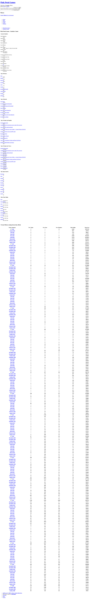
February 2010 (12, 582)
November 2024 (12, 268)
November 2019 (12, 375)
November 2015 (12, 460)
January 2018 (12, 413)
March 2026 (12, 239)
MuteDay (2, 185)
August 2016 (12, 444)
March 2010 (12, 580)
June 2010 (12, 575)
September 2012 (12, 528)
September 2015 (12, 464)
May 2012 (12, 534)
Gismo (1, 217)
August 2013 (12, 508)
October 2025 (12, 248)
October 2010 (12, 569)
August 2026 (12, 230)
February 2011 (12, 561)
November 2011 (12, 546)
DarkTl (1, 78)
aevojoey (2, 82)
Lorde (1, 193)
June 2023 (12, 298)
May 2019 (12, 385)
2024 (13, 265)
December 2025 (12, 245)
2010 (13, 564)
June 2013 (12, 511)
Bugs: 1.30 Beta (3, 165)
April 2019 (12, 386)
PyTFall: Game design (4, 112)
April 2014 (12, 493)
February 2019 (12, 390)
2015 (13, 457)
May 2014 (12, 492)
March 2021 (12, 345)
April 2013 (12, 515)
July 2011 (12, 552)
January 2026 (12, 242)
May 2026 (12, 235)
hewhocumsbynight (4, 89)
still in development (7, 15)
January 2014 (12, 498)
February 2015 (12, 475)
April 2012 (12, 536)
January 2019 (12, 391)
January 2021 (12, 349)
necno (1, 187)
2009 (13, 585)
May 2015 (12, 470)
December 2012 (12, 523)
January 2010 (12, 584)
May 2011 (12, 556)
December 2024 (12, 266)
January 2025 (12, 263)
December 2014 (12, 480)
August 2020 (12, 359)
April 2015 (12, 472)
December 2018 (12, 395)
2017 (13, 414)
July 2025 (12, 253)
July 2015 (12, 467)
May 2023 (12, 299)
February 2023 (12, 304)
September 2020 (12, 357)
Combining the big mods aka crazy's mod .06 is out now (11, 125)
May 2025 (12, 257)
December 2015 (12, 459)
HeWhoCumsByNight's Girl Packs (7, 142)
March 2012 (12, 538)
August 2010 (12, 572)
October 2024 (12, 270)
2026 (13, 229)
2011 (13, 543)
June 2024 (12, 276)
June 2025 (12, 255)
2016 (13, 436)
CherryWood (2, 91)
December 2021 (12, 331)
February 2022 (12, 326)
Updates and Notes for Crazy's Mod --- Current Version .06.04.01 (13, 129)
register (7, 6)
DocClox (2, 80)
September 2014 (12, 485)
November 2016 (12, 439)
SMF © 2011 (11, 593)
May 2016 (12, 449)
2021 (13, 329)
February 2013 (12, 518)
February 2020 (12, 368)
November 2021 (12, 332)
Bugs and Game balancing (5, 110)
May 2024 (12, 278)
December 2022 (12, 309)
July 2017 (12, 424)
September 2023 (12, 293)
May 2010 (12, 577)
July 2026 (12, 232)
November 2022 (12, 311)
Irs (3, 64)
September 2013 (12, 506)
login (4, 6)
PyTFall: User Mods (4, 116)
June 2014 (12, 490)
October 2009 (12, 590)
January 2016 (12, 455)
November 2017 (12, 418)
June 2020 (12, 362)
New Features (3, 108)
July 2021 (12, 339)
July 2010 (12, 574)
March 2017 (12, 431)
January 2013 (12, 520)
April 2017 (12, 429)
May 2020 (12, 363)
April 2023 (12, 301)
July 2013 (12, 510)
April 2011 (12, 557)
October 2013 (12, 505)
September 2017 (12, 421)
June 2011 (12, 554)
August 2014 (12, 487)
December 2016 (12, 437)
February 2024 (12, 283)
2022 (13, 308)
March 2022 (12, 324)
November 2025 (12, 247)
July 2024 (12, 275)
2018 (13, 393)
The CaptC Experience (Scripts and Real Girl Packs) (10, 140)
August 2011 (12, 551)
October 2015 (12, 462)
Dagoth (1, 93)
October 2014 (12, 483)
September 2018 (12, 400)
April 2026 (12, 237)
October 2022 (12, 312)
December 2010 (12, 566)
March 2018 (12, 409)
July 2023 (12, 296)
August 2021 (12, 337)
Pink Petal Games (7, 2)
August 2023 (12, 294)
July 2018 (12, 403)
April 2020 (12, 365)
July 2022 (12, 317)
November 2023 (12, 289)
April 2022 (12, 322)
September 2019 (12, 378)
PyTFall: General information (6, 103)
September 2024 (12, 271)
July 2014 (12, 488)
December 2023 (12, 288)
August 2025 (12, 252)
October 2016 (12, 441)
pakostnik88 (2, 212)
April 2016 (12, 451)
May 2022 (12, 321)
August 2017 (12, 423)
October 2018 (12, 398)
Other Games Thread (4, 136)
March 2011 (12, 559)
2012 (13, 521)
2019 (13, 372)
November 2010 (12, 567)
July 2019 (12, 382)
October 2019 (12, 377)
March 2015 (12, 474)
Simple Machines (18, 593)
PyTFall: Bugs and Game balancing (7, 114)
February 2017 (12, 432)
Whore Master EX (4, 138)
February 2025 (12, 262)
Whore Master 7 (3, 163)
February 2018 (12, 411)
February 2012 (12, 539)
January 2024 (12, 285)
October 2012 (12, 526)
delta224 (2, 95)
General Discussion (4, 122)
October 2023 (12, 291)
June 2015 (12, 469)
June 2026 (12, 234)
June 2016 (12, 447)
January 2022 (12, 327)
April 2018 (12, 408)
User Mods (2, 101)
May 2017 (12, 428)
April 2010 (12, 579)
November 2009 (12, 589)
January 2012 (12, 541)
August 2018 (12, 401)
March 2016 (12, 452)
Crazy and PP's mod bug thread (6, 127)
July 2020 (12, 360)
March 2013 (12, 516)
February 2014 (12, 497)
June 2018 (12, 405)
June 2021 (12, 340)
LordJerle (2, 189)
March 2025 (12, 260)
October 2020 (12, 355)
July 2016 (12, 446)
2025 (13, 243)
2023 (13, 286)
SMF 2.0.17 (5, 593)
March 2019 (12, 388)
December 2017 (12, 416)
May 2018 (12, 406)
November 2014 (12, 482)
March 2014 (12, 495)
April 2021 (12, 344)
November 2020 (12, 354)
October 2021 (12, 334)
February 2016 (12, 454)
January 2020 (12, 370)
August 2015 (12, 465)
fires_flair (2, 191)
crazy (1, 84)
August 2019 (12, 380)
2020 (13, 350)
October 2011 (12, 547)
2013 (13, 500)
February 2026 (12, 240)
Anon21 (2, 178)
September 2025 (12, 250)
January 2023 (12, 306)
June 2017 (12, 426)
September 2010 (12, 570)
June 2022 (12, 319)
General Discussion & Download (6, 106)
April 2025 (12, 258)
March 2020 (12, 367)
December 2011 (12, 544)
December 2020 (12, 352)
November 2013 (12, 503)
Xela (1, 76)
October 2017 (12, 419)
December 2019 (12, 373)
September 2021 (12, 336)
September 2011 (12, 549)
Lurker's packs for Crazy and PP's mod (7, 131)
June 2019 (12, 383)
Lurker (1, 86)
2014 (13, 478)
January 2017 (12, 434)
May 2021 (12, 342)
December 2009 (12, 587)
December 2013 (12, 501)
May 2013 (12, 513)
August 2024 (12, 273)
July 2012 (12, 531)
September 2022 (12, 314)
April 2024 (12, 280)
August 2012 (12, 529)
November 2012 (12, 524)
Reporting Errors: (3, 133)
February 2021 (12, 347)
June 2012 (12, 533)
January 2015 (12, 477)
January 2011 (12, 562)
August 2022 (12, 316)
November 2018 (12, 396)
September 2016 (12, 442)
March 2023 (12, 303)
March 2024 (12, 281)
